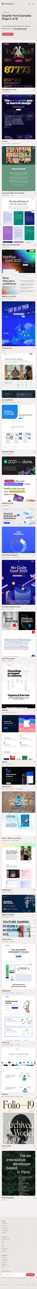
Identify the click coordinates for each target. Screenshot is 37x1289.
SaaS (15, 712)
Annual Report (6, 195)
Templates (5, 1228)
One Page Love (9, 4)
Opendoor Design (8, 452)
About (33, 1284)
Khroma (4, 762)
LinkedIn (4, 1262)
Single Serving (6, 247)
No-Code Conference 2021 (11, 607)
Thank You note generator (11, 245)
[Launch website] (34, 90)
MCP (3, 1246)
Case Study (5, 941)
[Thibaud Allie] (18, 1121)
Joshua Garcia (7, 939)
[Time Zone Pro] (18, 776)
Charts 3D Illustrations (10, 555)
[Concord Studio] (18, 375)
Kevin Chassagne (8, 1198)
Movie (12, 195)
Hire (3, 1242)
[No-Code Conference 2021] (18, 582)
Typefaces (5, 1230)
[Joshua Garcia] (18, 928)
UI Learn (5, 141)
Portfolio (13, 402)
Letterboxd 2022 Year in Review (13, 193)
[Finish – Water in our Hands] (18, 813)
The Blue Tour (6, 348)
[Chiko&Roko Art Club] (18, 65)
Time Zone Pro (7, 787)
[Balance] (18, 1069)
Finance (18, 1044)
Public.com (6, 1043)
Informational (6, 840)
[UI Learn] (18, 116)
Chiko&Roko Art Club (9, 90)
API (3, 1244)
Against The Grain (8, 915)
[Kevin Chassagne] (18, 1173)
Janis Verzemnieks (8, 658)
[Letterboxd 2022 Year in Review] (18, 168)
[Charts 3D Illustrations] (18, 530)
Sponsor (4, 1251)
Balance (5, 1094)
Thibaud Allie (6, 1146)
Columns (5, 710)
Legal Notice (21, 1284)
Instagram (5, 1260)
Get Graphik (7, 34)
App (3, 712)
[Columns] (18, 685)
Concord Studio (7, 400)
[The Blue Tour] (18, 323)
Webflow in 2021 (7, 503)
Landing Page (15, 143)
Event (3, 298)
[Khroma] (18, 737)
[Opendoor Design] (18, 427)
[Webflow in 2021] (18, 478)
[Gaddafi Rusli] (18, 865)
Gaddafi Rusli (6, 890)
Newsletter (5, 1249)
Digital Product (6, 91)
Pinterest (4, 1264)
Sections (4, 1226)
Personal (4, 660)
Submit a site (5, 1239)
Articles (4, 1233)
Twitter (4, 1257)
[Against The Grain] (18, 904)
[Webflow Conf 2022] (18, 272)
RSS (3, 1267)
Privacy (28, 1284)
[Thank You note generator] (18, 220)
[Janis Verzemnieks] (18, 634)
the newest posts (20, 29)
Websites (4, 1223)
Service (19, 402)
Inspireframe (6, 991)
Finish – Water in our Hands (11, 838)
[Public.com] (18, 1018)
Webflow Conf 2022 (9, 296)
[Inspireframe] (18, 966)
